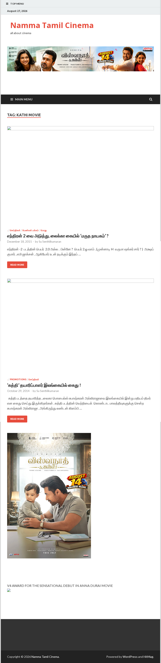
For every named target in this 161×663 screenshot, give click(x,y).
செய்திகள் (15, 230)
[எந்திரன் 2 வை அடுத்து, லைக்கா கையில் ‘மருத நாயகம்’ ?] (80, 177)
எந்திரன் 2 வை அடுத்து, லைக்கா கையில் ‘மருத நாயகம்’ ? (58, 235)
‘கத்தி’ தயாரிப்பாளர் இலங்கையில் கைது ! (44, 385)
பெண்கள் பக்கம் (30, 230)
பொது (44, 230)
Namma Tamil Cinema (52, 25)
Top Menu (17, 3)
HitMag (148, 656)
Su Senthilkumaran (50, 241)
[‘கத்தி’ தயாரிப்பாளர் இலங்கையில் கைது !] (80, 328)
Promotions (18, 379)
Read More (17, 265)
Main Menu (23, 99)
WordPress (130, 656)
